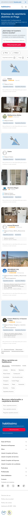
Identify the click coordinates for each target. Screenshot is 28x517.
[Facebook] (8, 486)
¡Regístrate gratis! (17, 2)
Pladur (13, 384)
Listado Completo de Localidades (10, 464)
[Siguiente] (20, 109)
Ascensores (21, 384)
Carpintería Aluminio (8, 391)
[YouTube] (18, 486)
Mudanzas (21, 370)
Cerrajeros (5, 380)
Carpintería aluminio (5, 351)
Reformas (13, 370)
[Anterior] (9, 109)
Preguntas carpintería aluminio (10, 412)
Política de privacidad (7, 499)
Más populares (5, 365)
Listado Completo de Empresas (10, 460)
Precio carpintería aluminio (10, 405)
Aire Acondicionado (17, 377)
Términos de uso (5, 495)
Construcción (16, 373)
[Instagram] (2, 486)
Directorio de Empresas (9, 349)
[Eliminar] (14, 58)
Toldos (13, 388)
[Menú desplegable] (26, 7)
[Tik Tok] (23, 486)
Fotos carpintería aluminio (9, 409)
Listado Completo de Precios (9, 453)
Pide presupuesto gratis (14, 45)
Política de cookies (6, 502)
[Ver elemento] (13, 109)
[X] (13, 486)
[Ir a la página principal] (6, 7)
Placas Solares (6, 373)
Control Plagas (15, 380)
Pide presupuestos (14, 429)
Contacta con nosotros (7, 482)
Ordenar (16, 52)
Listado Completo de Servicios (10, 457)
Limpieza (5, 370)
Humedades (6, 377)
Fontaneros (6, 384)
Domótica (5, 388)
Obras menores (19, 349)
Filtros (6, 52)
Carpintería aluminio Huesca (17, 351)
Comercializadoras (16, 365)
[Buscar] (22, 7)
